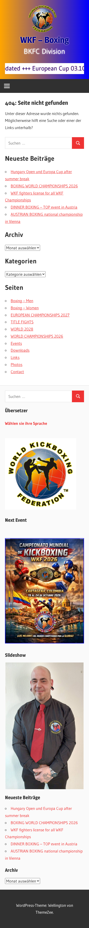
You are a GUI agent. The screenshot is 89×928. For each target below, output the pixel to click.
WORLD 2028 (22, 328)
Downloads (20, 350)
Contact (17, 371)
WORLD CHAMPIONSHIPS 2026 (37, 336)
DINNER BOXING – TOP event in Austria (44, 207)
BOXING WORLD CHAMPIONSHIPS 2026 (44, 185)
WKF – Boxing (44, 40)
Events (16, 343)
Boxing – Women (25, 307)
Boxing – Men (22, 300)
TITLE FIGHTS (22, 321)
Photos (16, 364)
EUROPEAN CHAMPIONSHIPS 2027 (40, 314)
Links (15, 357)
